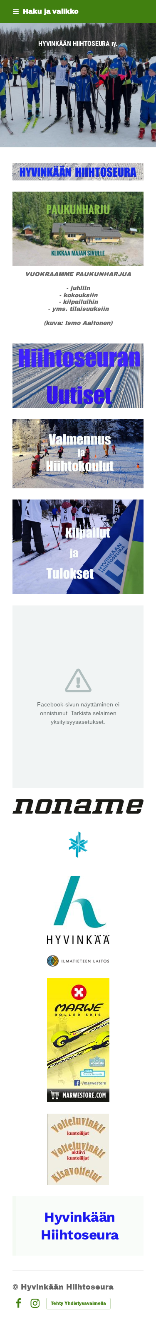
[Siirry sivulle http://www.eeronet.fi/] (78, 1149)
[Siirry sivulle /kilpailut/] (78, 547)
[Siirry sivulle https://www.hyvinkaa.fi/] (78, 910)
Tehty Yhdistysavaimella (78, 1303)
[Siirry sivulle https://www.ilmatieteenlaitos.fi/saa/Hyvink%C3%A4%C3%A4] (78, 961)
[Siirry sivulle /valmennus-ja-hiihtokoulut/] (78, 453)
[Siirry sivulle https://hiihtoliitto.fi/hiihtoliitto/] (78, 845)
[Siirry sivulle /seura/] (78, 172)
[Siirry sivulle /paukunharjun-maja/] (78, 229)
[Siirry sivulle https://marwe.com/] (78, 1040)
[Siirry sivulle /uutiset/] (78, 375)
